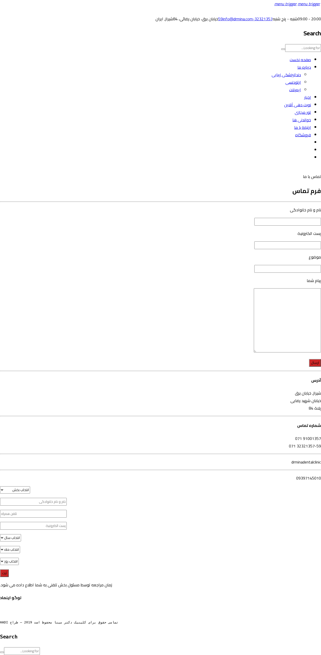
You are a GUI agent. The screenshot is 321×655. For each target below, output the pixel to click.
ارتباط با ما (302, 127)
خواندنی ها (301, 120)
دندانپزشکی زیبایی (286, 74)
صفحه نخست (300, 59)
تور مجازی (303, 112)
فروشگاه (303, 135)
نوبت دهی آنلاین (297, 105)
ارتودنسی (293, 82)
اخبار (307, 97)
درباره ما (304, 67)
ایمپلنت (295, 89)
